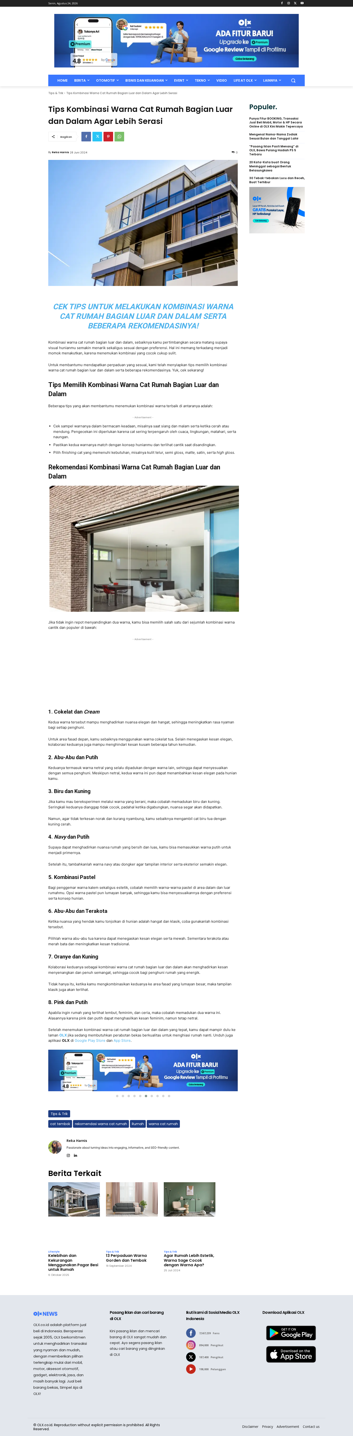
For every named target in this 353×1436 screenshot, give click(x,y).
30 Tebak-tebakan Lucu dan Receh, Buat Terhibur (277, 180)
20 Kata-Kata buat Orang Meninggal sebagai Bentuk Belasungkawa (270, 166)
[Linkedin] (75, 1154)
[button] (293, 80)
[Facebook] (282, 3)
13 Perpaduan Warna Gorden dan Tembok (126, 1257)
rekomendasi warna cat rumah (101, 1123)
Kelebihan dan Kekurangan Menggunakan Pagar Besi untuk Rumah (73, 1262)
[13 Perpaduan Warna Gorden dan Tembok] (132, 1215)
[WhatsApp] (119, 136)
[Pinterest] (108, 136)
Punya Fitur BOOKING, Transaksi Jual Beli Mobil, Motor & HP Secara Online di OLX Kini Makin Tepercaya (276, 123)
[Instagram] (289, 3)
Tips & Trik (55, 93)
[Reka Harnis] (55, 1147)
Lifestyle (54, 1252)
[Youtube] (302, 3)
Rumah (138, 1123)
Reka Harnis (60, 152)
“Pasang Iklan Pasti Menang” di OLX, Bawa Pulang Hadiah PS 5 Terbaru (273, 151)
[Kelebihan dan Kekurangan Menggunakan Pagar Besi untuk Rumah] (74, 1215)
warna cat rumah (163, 1123)
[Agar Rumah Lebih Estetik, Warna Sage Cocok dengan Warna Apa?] (189, 1215)
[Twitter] (295, 3)
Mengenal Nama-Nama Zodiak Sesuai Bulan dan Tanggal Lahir (273, 136)
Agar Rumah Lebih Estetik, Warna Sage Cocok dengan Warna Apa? (189, 1260)
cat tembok (60, 1123)
